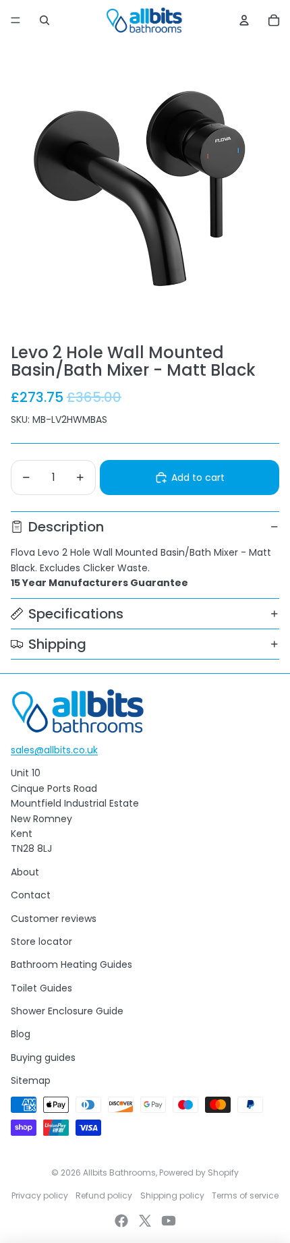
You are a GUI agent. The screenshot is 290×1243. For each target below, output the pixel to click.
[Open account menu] (244, 20)
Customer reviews (53, 918)
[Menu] (15, 20)
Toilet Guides (41, 988)
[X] (145, 1221)
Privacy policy (39, 1195)
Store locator (41, 941)
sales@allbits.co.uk (54, 750)
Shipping (57, 644)
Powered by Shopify (199, 1172)
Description (66, 526)
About (25, 872)
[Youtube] (169, 1221)
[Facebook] (121, 1221)
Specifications (75, 613)
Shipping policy (172, 1195)
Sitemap (31, 1080)
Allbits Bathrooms (119, 1172)
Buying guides (43, 1057)
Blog (20, 1034)
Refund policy (104, 1195)
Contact (31, 895)
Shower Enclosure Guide (67, 1011)
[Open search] (44, 20)
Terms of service (245, 1195)
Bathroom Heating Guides (71, 964)
